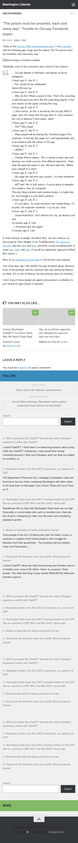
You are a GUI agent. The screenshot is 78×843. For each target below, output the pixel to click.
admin (9, 40)
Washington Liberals (16, 4)
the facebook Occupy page (25, 259)
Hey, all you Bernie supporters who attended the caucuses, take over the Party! (55, 333)
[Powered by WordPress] (27, 832)
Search (6, 415)
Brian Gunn (13, 346)
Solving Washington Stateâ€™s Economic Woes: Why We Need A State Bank (18, 333)
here (24, 245)
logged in (23, 367)
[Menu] (73, 4)
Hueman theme (56, 832)
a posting (66, 46)
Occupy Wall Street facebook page (35, 46)
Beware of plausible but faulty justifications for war (32, 530)
